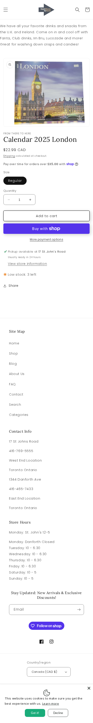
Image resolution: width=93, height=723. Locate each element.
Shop (13, 353)
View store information (27, 263)
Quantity (9, 191)
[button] (6, 10)
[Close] (89, 688)
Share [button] (14, 285)
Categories (18, 414)
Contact (16, 394)
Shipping (9, 156)
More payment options (46, 239)
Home (14, 343)
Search (15, 404)
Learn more (50, 704)
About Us (17, 374)
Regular (15, 180)
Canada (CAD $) (44, 672)
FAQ (12, 384)
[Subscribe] (79, 609)
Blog (13, 363)
